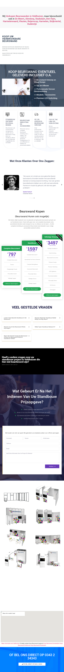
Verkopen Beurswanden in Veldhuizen (24, 16)
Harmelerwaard (10, 21)
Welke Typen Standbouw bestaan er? (45, 327)
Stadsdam (40, 18)
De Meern (19, 18)
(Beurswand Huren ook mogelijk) (32, 216)
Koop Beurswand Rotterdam (38, 645)
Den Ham (50, 18)
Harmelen (43, 21)
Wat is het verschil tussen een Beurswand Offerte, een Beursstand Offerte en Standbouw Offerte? (15, 337)
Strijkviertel (55, 21)
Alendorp (29, 18)
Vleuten (23, 21)
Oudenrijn (32, 24)
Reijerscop (33, 21)
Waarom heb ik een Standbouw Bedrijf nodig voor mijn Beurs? (45, 318)
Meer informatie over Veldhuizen (10, 643)
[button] (2, 185)
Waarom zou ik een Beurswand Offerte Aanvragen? (14, 327)
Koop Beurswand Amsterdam (51, 643)
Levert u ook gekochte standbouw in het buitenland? (15, 318)
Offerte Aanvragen (12, 283)
